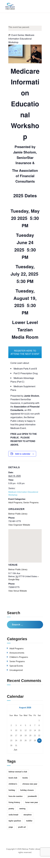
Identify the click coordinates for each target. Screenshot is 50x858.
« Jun (14, 750)
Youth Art (22, 827)
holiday (12, 790)
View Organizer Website (19, 524)
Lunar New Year (31, 802)
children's (13, 784)
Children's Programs (18, 657)
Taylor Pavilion (15, 821)
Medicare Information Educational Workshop (23, 493)
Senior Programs (30, 502)
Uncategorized (16, 670)
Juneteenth (32, 796)
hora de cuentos (15, 796)
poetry (11, 809)
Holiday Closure (27, 790)
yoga (11, 827)
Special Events (16, 666)
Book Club (13, 778)
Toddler (29, 821)
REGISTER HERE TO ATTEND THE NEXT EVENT (25, 352)
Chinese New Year (29, 784)
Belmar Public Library (17, 513)
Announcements (16, 653)
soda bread (13, 815)
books (25, 778)
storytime (27, 815)
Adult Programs (15, 502)
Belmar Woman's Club (18, 772)
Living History (14, 802)
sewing (22, 809)
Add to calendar (22, 453)
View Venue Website (17, 590)
